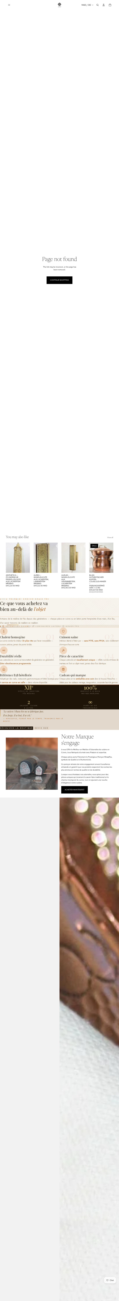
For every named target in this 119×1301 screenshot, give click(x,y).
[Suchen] (97, 5)
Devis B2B (41, 728)
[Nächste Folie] (110, 557)
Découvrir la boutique (16, 728)
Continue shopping (59, 280)
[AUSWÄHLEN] (108, 568)
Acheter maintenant (74, 790)
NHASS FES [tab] (72, 626)
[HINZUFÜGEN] (25, 568)
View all (110, 537)
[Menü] (9, 5)
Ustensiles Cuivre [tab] (18, 626)
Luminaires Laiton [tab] (48, 626)
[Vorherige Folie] (92, 557)
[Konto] (103, 5)
